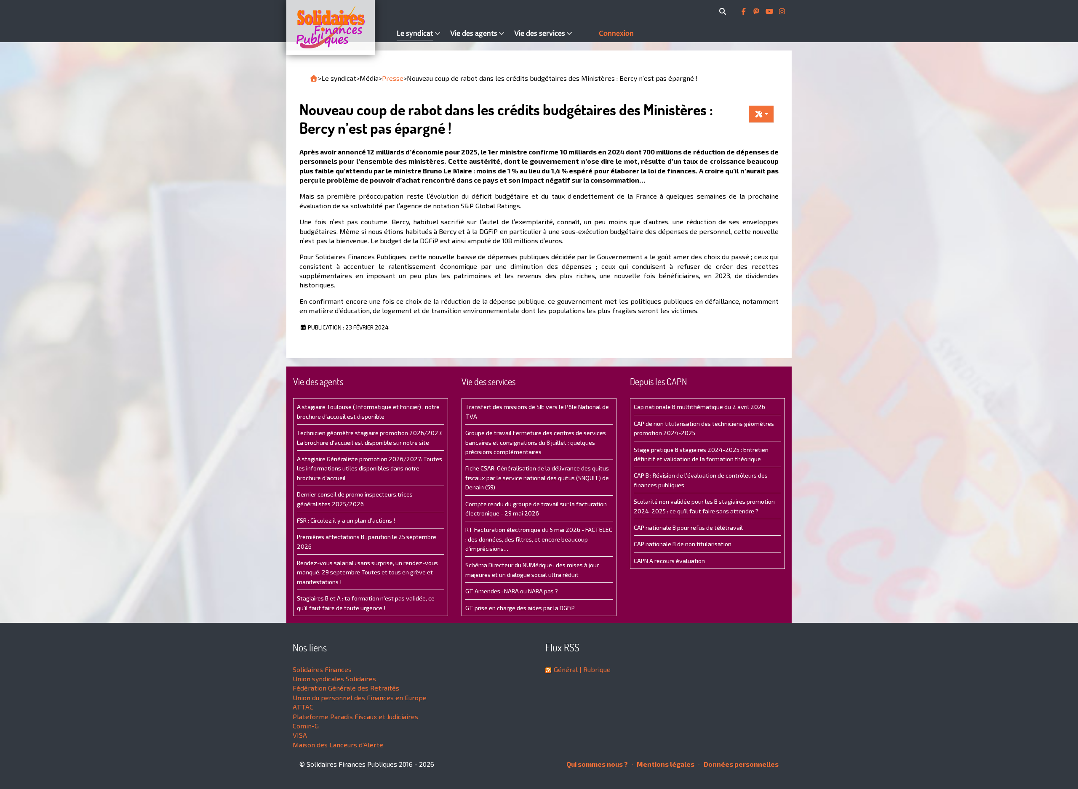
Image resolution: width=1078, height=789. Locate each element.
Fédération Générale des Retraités (346, 688)
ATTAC (303, 707)
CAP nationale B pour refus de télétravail (688, 527)
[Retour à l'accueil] (314, 78)
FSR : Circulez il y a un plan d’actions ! (346, 520)
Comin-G (306, 726)
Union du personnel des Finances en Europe (360, 697)
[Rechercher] (724, 11)
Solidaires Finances (322, 669)
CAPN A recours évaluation (669, 560)
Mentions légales (664, 764)
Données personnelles (740, 764)
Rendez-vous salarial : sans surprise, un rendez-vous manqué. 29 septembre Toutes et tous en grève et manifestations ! (367, 572)
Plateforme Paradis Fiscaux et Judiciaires (355, 716)
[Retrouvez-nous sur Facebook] (744, 11)
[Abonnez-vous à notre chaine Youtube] (770, 11)
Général (566, 669)
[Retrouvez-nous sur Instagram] (782, 11)
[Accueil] (339, 27)
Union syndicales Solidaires (334, 679)
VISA (300, 735)
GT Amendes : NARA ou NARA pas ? (511, 591)
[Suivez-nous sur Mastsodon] (757, 11)
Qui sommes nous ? (597, 764)
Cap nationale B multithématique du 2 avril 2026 (699, 406)
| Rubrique (594, 669)
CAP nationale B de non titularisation (682, 543)
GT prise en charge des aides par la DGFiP (520, 607)
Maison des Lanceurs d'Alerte (338, 745)
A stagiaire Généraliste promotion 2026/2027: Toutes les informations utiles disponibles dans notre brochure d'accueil (369, 468)
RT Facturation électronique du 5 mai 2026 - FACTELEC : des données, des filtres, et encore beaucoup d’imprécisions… (538, 539)
